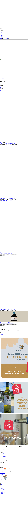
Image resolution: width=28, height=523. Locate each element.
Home (2, 31)
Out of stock (2, 334)
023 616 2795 (1, 474)
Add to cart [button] (1, 142)
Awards (3, 33)
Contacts (2, 37)
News (2, 36)
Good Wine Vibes (6, 252)
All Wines (1, 252)
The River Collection (10, 322)
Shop (1, 491)
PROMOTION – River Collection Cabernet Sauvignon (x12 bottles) (7, 143)
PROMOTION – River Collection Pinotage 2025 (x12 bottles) (6, 323)
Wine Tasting (2, 35)
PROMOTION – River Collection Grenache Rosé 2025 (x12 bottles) (7, 198)
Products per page (2, 88)
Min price (1, 330)
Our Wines (2, 34)
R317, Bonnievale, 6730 (2, 473)
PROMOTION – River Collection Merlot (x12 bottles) (6, 253)
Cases (3, 252)
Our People (4, 489)
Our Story (2, 32)
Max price (10, 330)
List (0, 87)
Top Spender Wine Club (4, 492)
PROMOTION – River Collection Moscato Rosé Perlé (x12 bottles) (7, 309)
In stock (2, 333)
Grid (0, 86)
